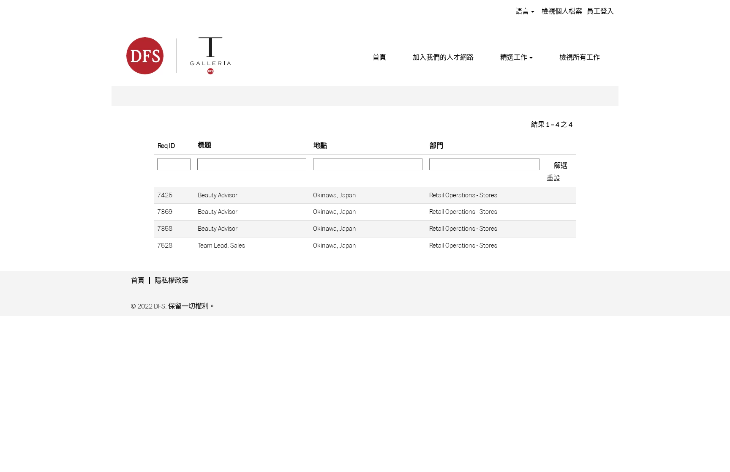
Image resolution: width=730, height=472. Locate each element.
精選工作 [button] (514, 57)
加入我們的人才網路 (443, 57)
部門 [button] (436, 146)
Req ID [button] (166, 146)
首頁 (379, 57)
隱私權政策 (171, 280)
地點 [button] (320, 146)
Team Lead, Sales (221, 245)
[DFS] (178, 54)
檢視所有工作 (579, 57)
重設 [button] (553, 178)
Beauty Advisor (217, 195)
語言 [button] (522, 11)
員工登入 (600, 11)
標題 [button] (204, 145)
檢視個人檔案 (562, 11)
